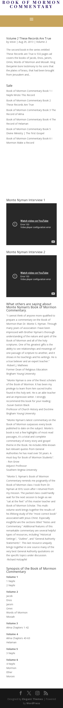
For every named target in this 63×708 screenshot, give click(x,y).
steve (13, 41)
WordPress (33, 703)
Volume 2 (41, 41)
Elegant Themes (32, 699)
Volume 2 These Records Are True (28, 38)
